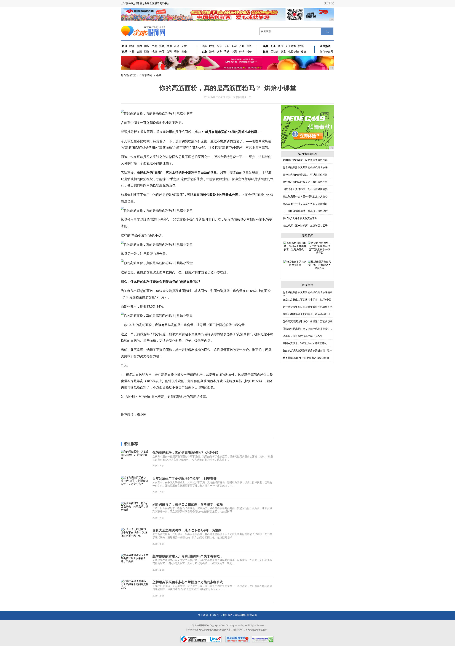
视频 (161, 46)
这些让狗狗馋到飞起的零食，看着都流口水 (306, 314)
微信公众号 (326, 51)
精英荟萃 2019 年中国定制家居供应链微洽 (306, 358)
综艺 (219, 46)
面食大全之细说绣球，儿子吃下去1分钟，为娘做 (186, 530)
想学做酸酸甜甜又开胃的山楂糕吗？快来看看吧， (187, 556)
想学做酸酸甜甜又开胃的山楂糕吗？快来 (305, 167)
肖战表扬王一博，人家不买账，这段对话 (305, 203)
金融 (139, 51)
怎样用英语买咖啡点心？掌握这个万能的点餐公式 (187, 582)
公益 (184, 46)
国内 (139, 46)
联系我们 (215, 615)
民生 (154, 46)
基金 (184, 51)
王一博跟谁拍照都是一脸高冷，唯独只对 (305, 211)
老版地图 (227, 615)
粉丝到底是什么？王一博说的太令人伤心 (305, 196)
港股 (154, 51)
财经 (132, 46)
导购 (226, 51)
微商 (158, 75)
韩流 (249, 46)
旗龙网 (141, 414)
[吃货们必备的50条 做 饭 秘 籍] (295, 263)
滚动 (176, 46)
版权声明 (252, 615)
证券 (146, 51)
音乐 (226, 46)
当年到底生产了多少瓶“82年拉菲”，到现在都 (184, 478)
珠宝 (283, 51)
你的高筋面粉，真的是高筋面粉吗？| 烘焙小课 (185, 452)
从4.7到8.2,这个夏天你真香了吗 (300, 218)
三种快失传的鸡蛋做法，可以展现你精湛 (305, 174)
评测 (234, 51)
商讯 (273, 46)
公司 (169, 51)
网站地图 (240, 615)
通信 (280, 46)
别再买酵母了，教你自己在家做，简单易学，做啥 (187, 504)
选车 (219, 51)
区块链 (275, 51)
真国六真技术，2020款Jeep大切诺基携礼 (305, 343)
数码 (301, 46)
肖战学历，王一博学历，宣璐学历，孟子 (305, 225)
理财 (176, 51)
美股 (161, 51)
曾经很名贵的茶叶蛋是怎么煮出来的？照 (305, 182)
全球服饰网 (146, 75)
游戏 (212, 51)
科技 (132, 51)
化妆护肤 (293, 51)
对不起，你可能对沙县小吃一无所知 (303, 336)
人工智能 (290, 46)
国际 (146, 46)
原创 (169, 46)
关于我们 (329, 3)
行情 (241, 51)
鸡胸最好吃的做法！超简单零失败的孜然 (305, 160)
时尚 (212, 46)
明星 (234, 46)
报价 (249, 51)
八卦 (241, 46)
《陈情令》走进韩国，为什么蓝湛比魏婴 (305, 189)
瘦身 (303, 51)
